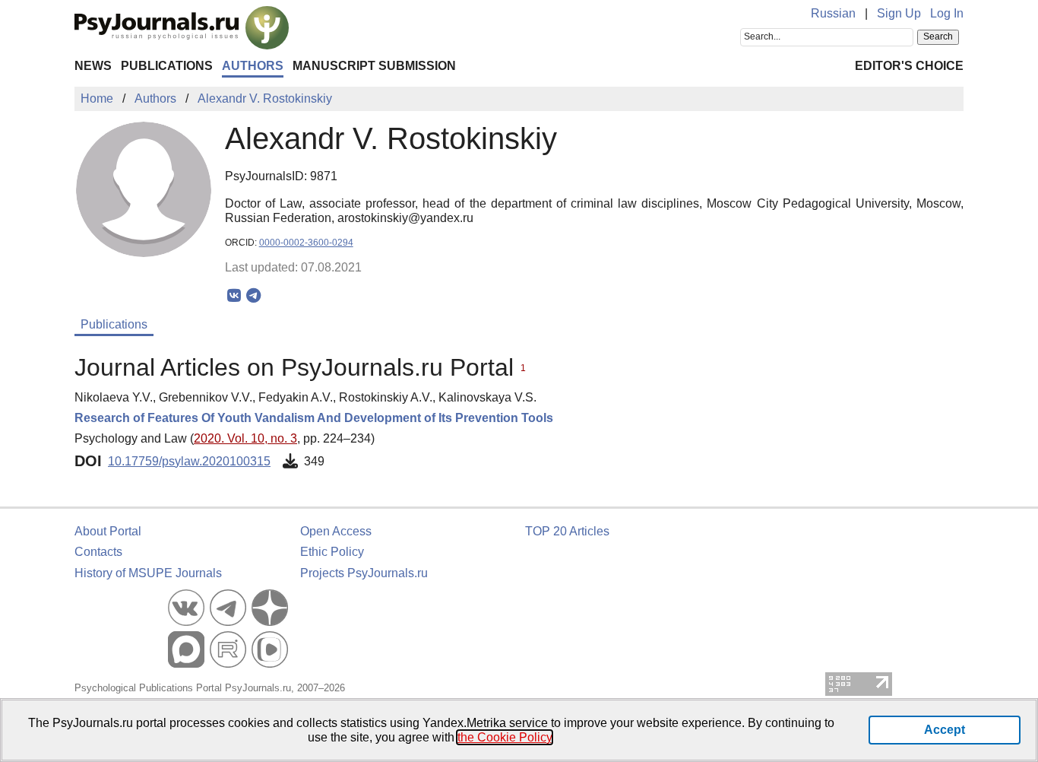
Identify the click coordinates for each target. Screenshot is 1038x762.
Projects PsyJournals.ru (364, 573)
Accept (944, 729)
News (93, 65)
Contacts (98, 551)
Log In (947, 13)
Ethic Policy (332, 551)
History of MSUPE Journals (148, 573)
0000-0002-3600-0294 (306, 242)
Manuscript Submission (374, 65)
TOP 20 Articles (567, 531)
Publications (167, 65)
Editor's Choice (909, 65)
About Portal (107, 531)
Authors (252, 65)
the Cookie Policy (504, 737)
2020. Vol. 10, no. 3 (245, 438)
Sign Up (899, 13)
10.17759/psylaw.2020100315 (189, 461)
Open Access (336, 531)
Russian (833, 13)
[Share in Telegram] (253, 295)
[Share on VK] (234, 295)
